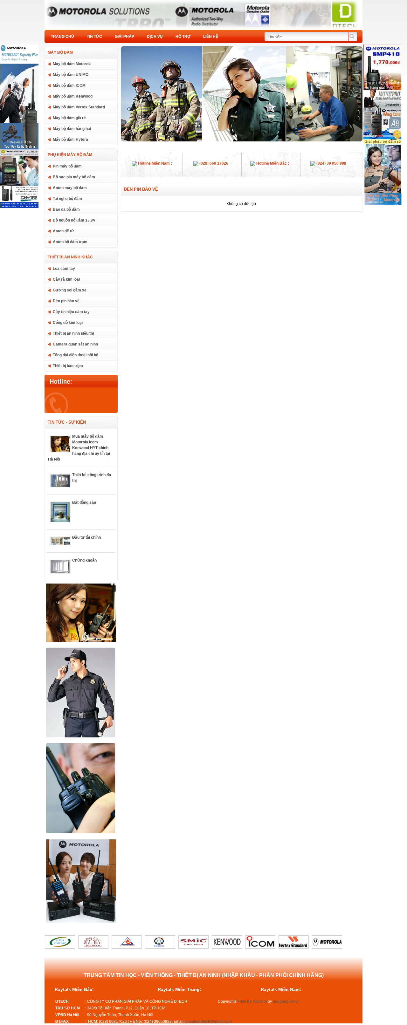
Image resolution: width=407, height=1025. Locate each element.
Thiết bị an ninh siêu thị (73, 333)
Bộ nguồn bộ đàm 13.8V (74, 220)
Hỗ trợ (183, 36)
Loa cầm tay (64, 268)
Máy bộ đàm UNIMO (70, 74)
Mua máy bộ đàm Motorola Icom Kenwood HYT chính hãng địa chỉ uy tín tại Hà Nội (79, 447)
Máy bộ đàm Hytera (70, 139)
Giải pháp (124, 36)
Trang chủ (62, 36)
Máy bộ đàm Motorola (72, 64)
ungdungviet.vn (286, 1001)
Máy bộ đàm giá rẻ (69, 118)
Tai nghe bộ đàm (67, 198)
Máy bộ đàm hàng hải (72, 128)
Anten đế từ (63, 231)
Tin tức (94, 36)
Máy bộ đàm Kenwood (73, 96)
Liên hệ (210, 36)
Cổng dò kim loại (68, 322)
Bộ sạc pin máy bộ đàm (74, 177)
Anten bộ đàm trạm (70, 242)
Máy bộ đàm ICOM (69, 85)
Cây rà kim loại (66, 279)
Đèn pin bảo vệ (66, 301)
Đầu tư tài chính (86, 537)
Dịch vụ (155, 36)
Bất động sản (84, 502)
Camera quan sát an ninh (75, 344)
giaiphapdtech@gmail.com (208, 1021)
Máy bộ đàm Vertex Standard (79, 107)
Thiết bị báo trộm (68, 366)
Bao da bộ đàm (66, 209)
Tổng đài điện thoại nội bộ (75, 355)
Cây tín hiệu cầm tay (71, 312)
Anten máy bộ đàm (70, 188)
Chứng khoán (84, 560)
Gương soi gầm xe (69, 290)
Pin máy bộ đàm (67, 166)
